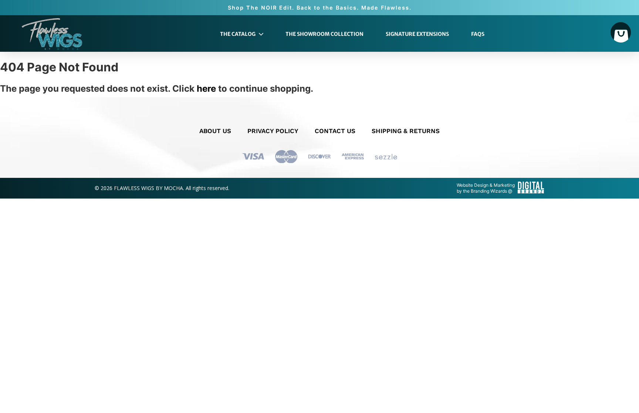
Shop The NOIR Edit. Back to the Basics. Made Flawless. (320, 7)
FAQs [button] (477, 34)
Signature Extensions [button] (417, 34)
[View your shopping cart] (620, 33)
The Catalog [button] (238, 34)
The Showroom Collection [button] (324, 34)
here (206, 88)
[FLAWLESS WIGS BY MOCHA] (52, 34)
